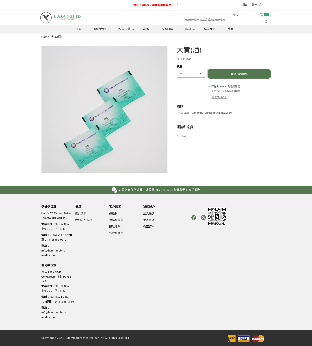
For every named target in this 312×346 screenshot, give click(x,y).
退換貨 (113, 213)
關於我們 (80, 213)
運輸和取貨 (116, 220)
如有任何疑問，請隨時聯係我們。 (154, 5)
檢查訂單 (148, 226)
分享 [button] (183, 136)
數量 (179, 66)
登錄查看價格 (239, 74)
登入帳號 (148, 213)
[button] (101, 29)
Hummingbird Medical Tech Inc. (84, 337)
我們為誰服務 (83, 220)
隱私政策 (114, 226)
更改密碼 (148, 220)
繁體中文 (257, 4)
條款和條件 (116, 233)
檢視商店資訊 (219, 96)
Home (45, 37)
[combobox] (251, 22)
